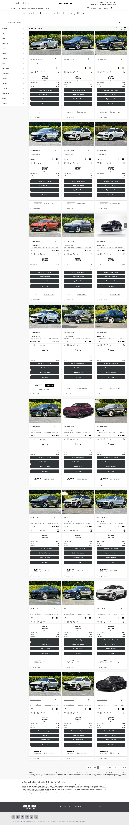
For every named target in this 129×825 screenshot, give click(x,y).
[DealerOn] (15, 821)
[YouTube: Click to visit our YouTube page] (23, 817)
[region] (44, 85)
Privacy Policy (38, 821)
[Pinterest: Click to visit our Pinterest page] (27, 817)
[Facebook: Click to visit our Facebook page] (13, 817)
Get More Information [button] (45, 94)
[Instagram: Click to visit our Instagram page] (88, 8)
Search (120, 22)
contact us (75, 793)
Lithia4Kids (75, 806)
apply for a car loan (98, 789)
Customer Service (56, 806)
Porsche (38, 18)
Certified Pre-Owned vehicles (65, 787)
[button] (59, 43)
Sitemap (33, 821)
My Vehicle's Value (45, 99)
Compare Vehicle (36, 117)
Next (110, 767)
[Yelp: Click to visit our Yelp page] (36, 817)
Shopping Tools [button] (41, 8)
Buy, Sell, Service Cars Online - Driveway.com (86, 806)
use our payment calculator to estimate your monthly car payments (36, 790)
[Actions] (58, 59)
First (90, 767)
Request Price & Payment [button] (45, 90)
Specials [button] (28, 8)
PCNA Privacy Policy (45, 821)
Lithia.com (50, 806)
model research (83, 18)
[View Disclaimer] (44, 71)
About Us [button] (47, 8)
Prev (95, 767)
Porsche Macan (41, 787)
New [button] (19, 8)
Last (115, 767)
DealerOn (30, 821)
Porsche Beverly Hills (52, 18)
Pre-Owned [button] (24, 8)
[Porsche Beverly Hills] (64, 4)
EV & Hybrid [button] (15, 8)
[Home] (11, 8)
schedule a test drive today (94, 18)
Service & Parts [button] (34, 8)
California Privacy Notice (103, 806)
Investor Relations (63, 806)
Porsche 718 (50, 787)
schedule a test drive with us (88, 789)
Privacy (97, 806)
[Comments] (58, 72)
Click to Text (45, 104)
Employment (70, 806)
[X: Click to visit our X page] (18, 817)
